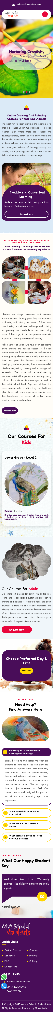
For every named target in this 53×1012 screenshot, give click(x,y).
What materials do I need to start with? (24, 813)
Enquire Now (16, 629)
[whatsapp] (4, 976)
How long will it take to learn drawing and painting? (24, 752)
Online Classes (13, 950)
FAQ (7, 961)
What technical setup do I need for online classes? (25, 837)
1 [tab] (24, 92)
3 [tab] (30, 92)
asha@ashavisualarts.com (29, 4)
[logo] (12, 14)
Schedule (10, 955)
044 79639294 (14, 991)
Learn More (26, 214)
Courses (34, 950)
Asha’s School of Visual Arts (36, 1004)
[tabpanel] (26, 55)
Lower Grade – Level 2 (21, 457)
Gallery (33, 961)
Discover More (10, 410)
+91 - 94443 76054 (16, 987)
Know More (26, 671)
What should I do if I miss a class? (23, 825)
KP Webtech (41, 1008)
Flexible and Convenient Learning (27, 194)
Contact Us (11, 966)
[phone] (4, 985)
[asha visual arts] (16, 929)
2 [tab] (27, 92)
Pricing (33, 955)
